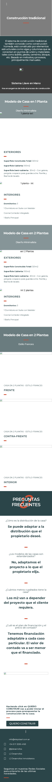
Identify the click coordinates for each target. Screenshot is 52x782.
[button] (3, 129)
